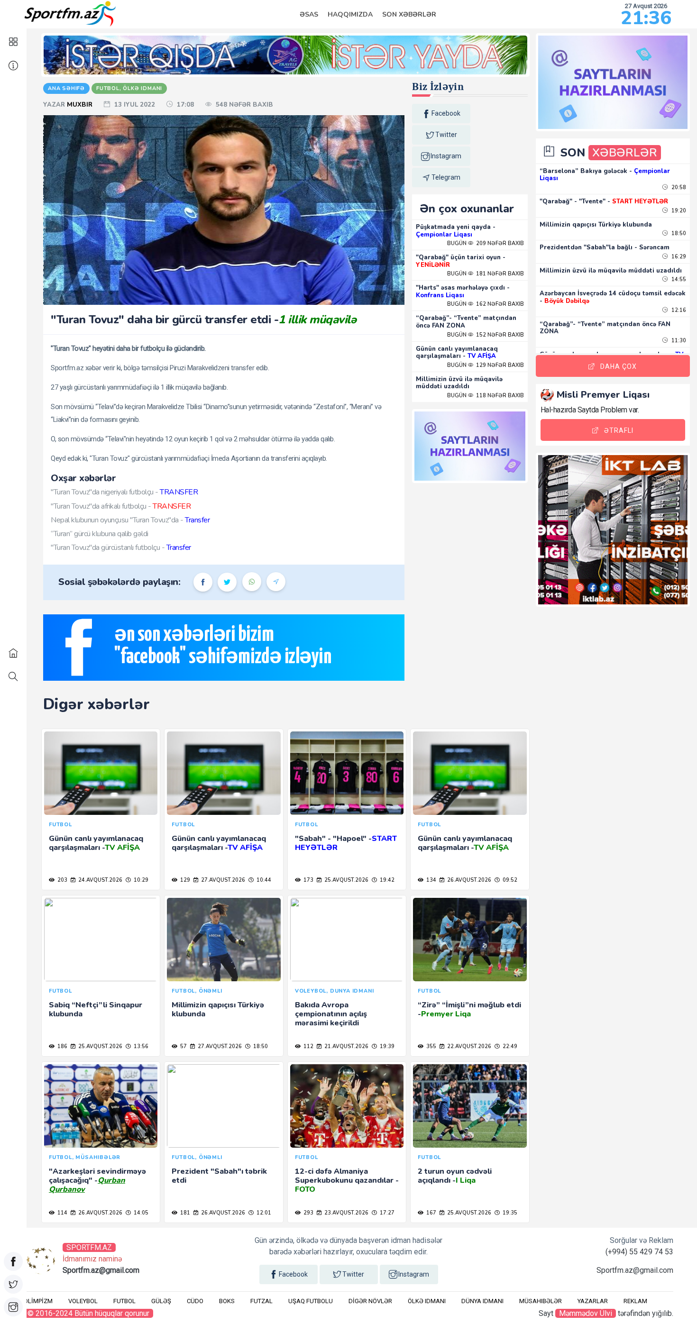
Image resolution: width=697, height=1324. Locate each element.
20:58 (678, 187)
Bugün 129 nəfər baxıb (485, 365)
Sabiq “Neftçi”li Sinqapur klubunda (95, 1009)
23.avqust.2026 (345, 1212)
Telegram (445, 177)
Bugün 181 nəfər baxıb (485, 273)
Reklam (635, 1301)
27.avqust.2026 (222, 880)
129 (184, 880)
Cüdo (195, 1301)
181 (184, 1212)
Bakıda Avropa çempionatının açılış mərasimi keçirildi (331, 1014)
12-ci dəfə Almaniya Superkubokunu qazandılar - (347, 1180)
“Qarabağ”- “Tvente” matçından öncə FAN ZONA (466, 322)
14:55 (678, 279)
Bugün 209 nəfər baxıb (485, 243)
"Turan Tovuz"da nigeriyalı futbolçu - (124, 492)
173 (307, 880)
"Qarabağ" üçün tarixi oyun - (460, 261)
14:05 (140, 1212)
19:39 (386, 1046)
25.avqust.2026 (345, 880)
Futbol (124, 1301)
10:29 (140, 880)
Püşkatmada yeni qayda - (455, 231)
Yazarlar (593, 1301)
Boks (227, 1301)
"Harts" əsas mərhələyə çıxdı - (463, 291)
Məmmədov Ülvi (585, 1313)
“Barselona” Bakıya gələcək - (605, 175)
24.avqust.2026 (99, 880)
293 (307, 1212)
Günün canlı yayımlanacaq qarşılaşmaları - (457, 353)
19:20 (678, 210)
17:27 (386, 1212)
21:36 (646, 18)
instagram (446, 156)
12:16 (678, 310)
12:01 (263, 1212)
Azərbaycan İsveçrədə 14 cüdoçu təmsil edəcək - (613, 297)
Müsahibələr (540, 1301)
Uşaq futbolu (310, 1301)
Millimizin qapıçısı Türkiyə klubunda (218, 1009)
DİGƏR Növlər (370, 1301)
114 (61, 1212)
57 (183, 1046)
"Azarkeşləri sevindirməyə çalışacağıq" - (97, 1180)
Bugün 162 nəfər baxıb (485, 304)
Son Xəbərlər (409, 14)
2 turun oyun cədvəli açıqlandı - (455, 1176)
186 (61, 1046)
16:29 (678, 256)
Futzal (261, 1301)
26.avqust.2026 (468, 880)
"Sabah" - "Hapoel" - (346, 843)
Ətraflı (618, 430)
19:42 (386, 880)
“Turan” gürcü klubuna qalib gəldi (99, 534)
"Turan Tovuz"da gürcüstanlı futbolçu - (121, 547)
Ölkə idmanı (427, 1301)
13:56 (140, 1046)
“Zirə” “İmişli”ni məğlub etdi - (469, 1009)
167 (430, 1212)
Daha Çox (618, 366)
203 (61, 880)
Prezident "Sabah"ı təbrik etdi (219, 1176)
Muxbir (80, 104)
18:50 (260, 1046)
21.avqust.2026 (345, 1046)
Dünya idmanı (482, 1301)
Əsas (309, 14)
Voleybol (83, 1301)
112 (307, 1046)
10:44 (263, 880)
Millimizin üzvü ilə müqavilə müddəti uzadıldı (459, 383)
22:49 (509, 1046)
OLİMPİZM (38, 1301)
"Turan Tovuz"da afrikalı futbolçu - (121, 506)
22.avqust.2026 (468, 1046)
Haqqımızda (350, 14)
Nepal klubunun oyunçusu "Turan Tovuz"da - (130, 520)
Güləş (161, 1301)
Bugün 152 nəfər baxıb (485, 334)
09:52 (509, 880)
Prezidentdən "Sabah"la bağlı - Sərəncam (604, 247)
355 (430, 1046)
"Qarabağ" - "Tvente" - (604, 201)
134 (430, 880)
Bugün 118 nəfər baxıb (485, 395)
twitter (446, 134)
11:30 (678, 340)
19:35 (509, 1212)
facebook (445, 113)
